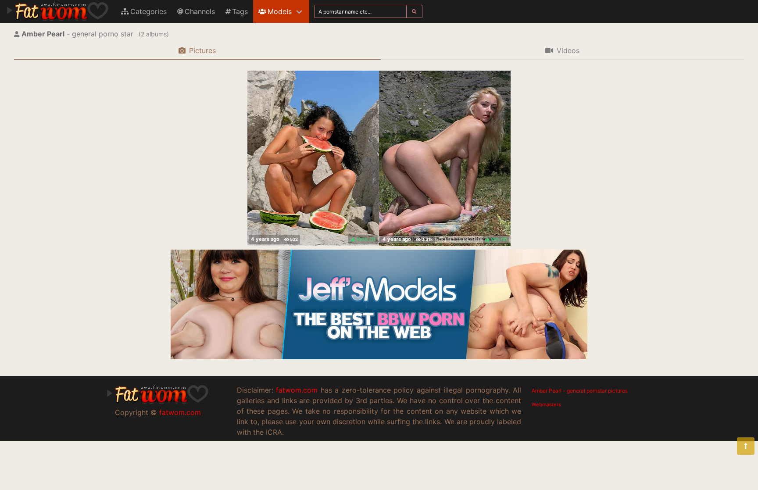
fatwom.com (180, 412)
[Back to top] (745, 446)
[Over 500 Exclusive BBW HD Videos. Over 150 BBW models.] (379, 356)
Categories (148, 11)
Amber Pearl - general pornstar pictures (580, 390)
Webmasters (546, 404)
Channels (200, 11)
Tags (240, 11)
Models (280, 11)
